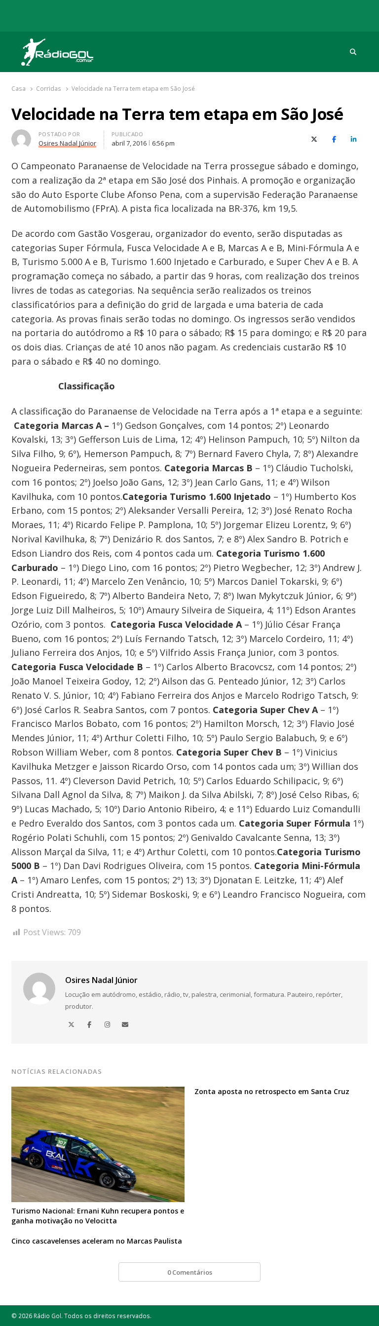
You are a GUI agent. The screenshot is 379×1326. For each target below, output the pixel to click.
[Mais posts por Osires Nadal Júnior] (21, 135)
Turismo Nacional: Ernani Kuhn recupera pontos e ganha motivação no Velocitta (97, 1215)
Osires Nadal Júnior (101, 980)
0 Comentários (189, 1272)
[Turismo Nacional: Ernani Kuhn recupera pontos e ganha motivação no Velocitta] (98, 1092)
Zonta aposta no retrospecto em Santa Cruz (271, 1091)
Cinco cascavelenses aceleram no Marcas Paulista (96, 1241)
